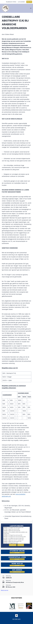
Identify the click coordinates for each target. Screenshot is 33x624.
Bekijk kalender (4, 590)
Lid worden (21, 2)
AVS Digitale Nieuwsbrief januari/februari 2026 (17, 536)
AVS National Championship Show (15, 582)
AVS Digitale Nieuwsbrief (13, 543)
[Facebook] (16, 615)
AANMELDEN (13, 545)
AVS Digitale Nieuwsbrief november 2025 (16, 538)
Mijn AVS (29, 1)
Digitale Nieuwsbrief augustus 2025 (14, 541)
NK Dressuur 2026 (10, 587)
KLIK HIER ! (17, 552)
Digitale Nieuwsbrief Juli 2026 (13, 529)
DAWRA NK (9, 577)
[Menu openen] (30, 8)
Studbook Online (11, 2)
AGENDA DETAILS (17, 571)
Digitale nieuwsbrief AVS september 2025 (16, 539)
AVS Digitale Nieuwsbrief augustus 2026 (15, 527)
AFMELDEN (20, 545)
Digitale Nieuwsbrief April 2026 (14, 530)
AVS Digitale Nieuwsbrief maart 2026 (15, 535)
